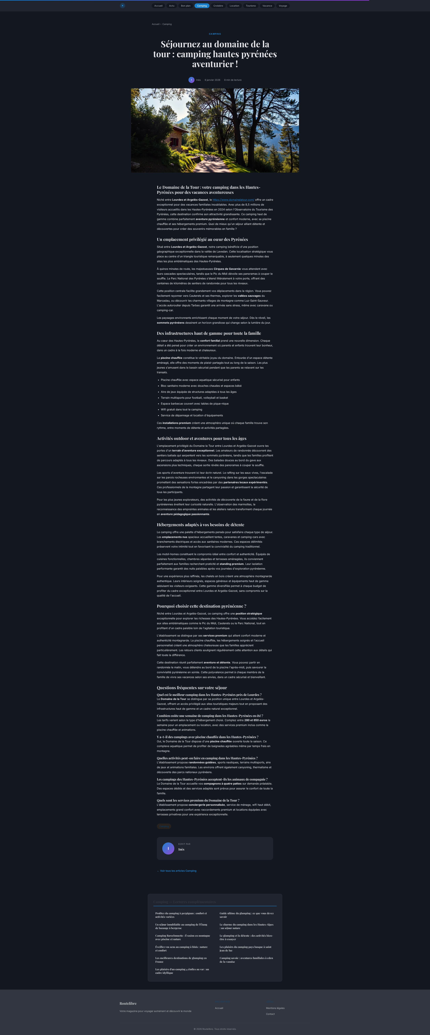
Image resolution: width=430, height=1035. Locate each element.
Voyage (283, 5)
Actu (171, 5)
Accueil (158, 5)
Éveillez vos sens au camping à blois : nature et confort (181, 948)
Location (234, 5)
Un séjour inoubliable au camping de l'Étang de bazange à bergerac (181, 926)
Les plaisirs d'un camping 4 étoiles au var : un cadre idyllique (182, 971)
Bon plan (185, 5)
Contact (270, 1013)
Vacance (267, 5)
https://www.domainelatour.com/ (233, 199)
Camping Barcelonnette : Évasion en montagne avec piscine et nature (182, 937)
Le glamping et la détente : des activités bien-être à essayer (246, 937)
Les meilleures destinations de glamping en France (181, 959)
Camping (202, 5)
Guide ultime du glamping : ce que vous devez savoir (247, 915)
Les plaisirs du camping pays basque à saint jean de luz (245, 948)
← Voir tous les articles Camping (177, 870)
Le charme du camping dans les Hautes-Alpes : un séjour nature (246, 926)
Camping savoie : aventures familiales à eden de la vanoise (246, 959)
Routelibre (128, 1003)
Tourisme (251, 5)
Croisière (218, 5)
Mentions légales (275, 1008)
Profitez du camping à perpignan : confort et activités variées (181, 915)
